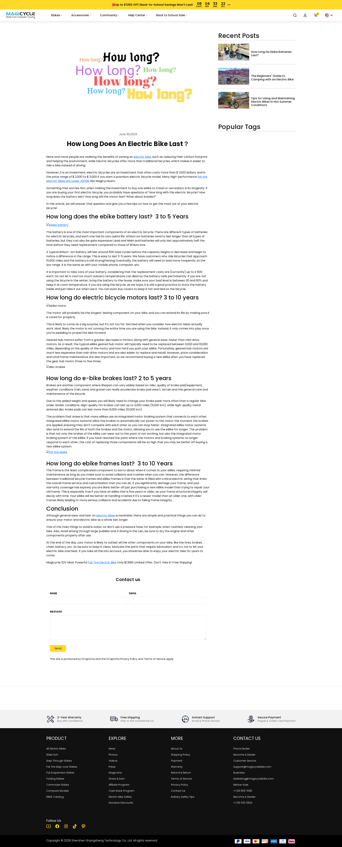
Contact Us (178, 791)
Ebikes (55, 15)
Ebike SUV (52, 754)
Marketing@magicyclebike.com (253, 778)
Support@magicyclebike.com (252, 767)
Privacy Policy (128, 659)
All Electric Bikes (56, 748)
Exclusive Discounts (121, 802)
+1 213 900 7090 (242, 791)
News (112, 748)
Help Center (136, 15)
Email (132, 593)
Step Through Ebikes (59, 760)
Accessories (80, 15)
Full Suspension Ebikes (60, 772)
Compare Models (57, 791)
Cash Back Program (121, 791)
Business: (239, 772)
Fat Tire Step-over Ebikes (61, 767)
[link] (20, 15)
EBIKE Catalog (55, 797)
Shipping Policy (180, 754)
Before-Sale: (241, 785)
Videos (113, 760)
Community (108, 15)
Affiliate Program (119, 785)
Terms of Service (154, 659)
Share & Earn (117, 778)
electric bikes (105, 515)
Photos (113, 754)
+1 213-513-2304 (242, 802)
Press (112, 767)
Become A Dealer (244, 754)
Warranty (177, 767)
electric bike (142, 157)
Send (58, 648)
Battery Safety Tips (182, 797)
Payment (176, 760)
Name (53, 593)
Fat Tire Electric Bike (102, 562)
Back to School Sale (170, 15)
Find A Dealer (241, 748)
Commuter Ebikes (57, 785)
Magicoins (115, 772)
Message (56, 611)
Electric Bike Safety (120, 797)
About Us (176, 748)
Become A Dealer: (244, 797)
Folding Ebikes (55, 778)
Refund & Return (181, 772)
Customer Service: (244, 760)
